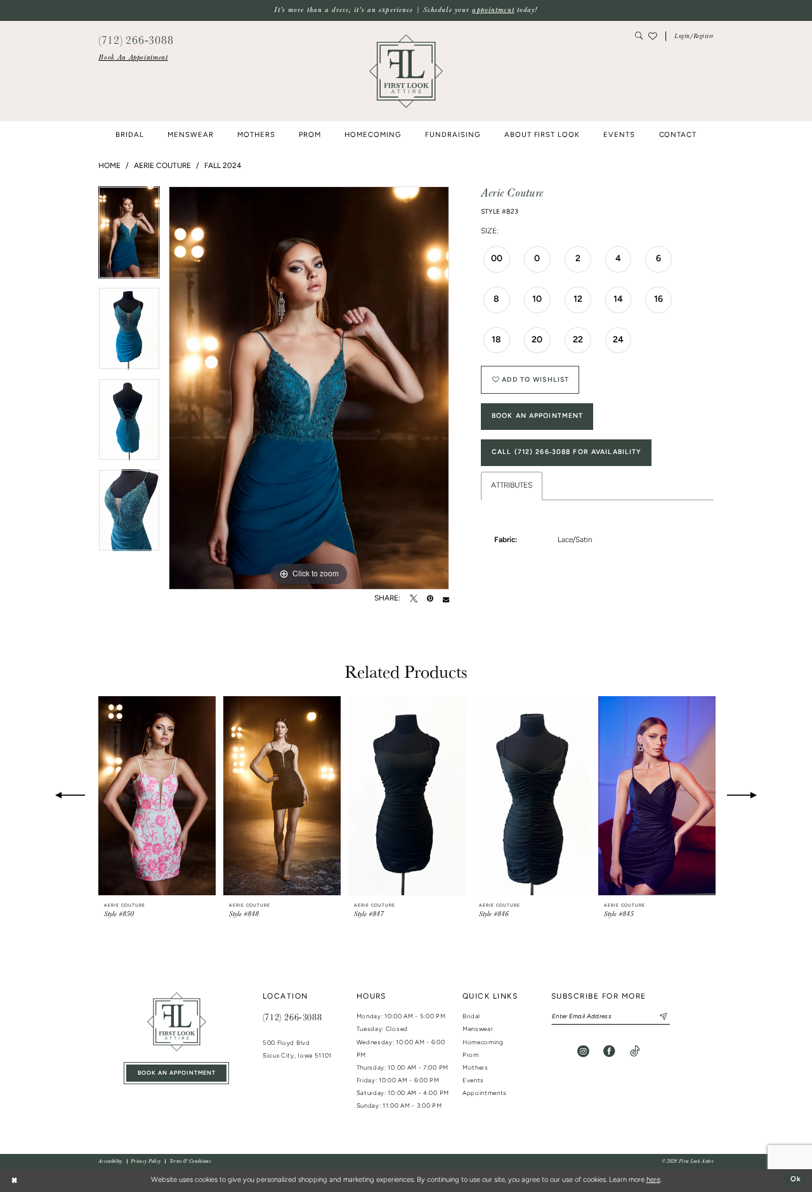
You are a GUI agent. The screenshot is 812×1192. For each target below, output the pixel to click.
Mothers (475, 1068)
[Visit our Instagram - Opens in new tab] (583, 1052)
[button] (694, 36)
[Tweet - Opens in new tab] (413, 599)
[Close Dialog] (14, 1180)
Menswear (478, 1029)
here (653, 1180)
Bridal (471, 1017)
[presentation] (157, 796)
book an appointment (177, 1073)
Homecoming (483, 1043)
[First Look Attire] (176, 1021)
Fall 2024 (222, 166)
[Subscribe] (659, 1016)
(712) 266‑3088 (292, 1017)
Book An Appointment (537, 416)
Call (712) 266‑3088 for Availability (567, 452)
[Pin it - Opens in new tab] (430, 599)
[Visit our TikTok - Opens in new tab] (634, 1052)
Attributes (511, 485)
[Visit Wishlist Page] (653, 36)
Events (473, 1081)
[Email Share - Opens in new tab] (446, 599)
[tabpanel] (129, 237)
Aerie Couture (162, 166)
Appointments (484, 1093)
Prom (470, 1055)
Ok (795, 1180)
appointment (493, 10)
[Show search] (639, 36)
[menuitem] (133, 57)
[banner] (406, 71)
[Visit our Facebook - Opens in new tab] (609, 1052)
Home (109, 166)
